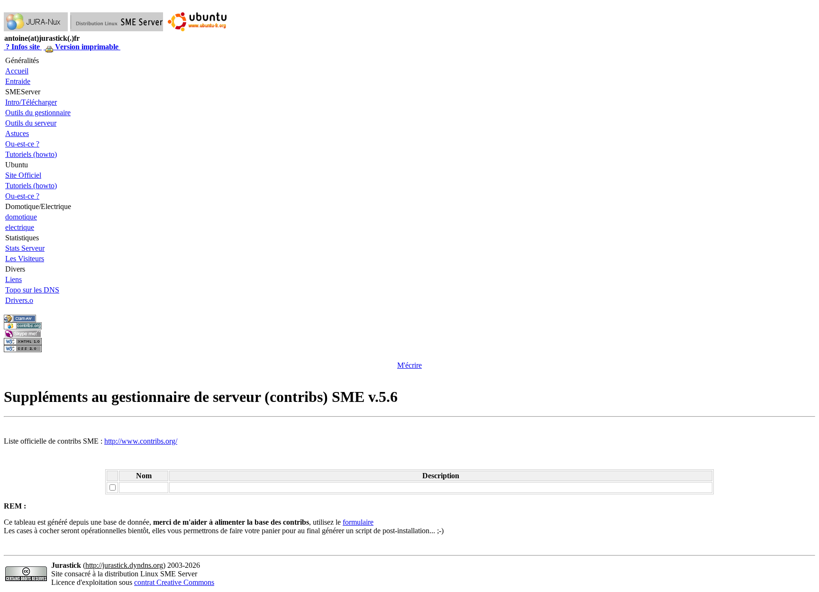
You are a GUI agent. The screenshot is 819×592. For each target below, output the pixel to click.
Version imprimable (86, 47)
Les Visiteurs (24, 259)
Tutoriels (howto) (31, 154)
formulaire (358, 522)
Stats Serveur (25, 248)
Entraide (17, 81)
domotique (21, 217)
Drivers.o (19, 300)
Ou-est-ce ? (22, 144)
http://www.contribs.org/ (140, 441)
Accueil (16, 71)
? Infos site (23, 47)
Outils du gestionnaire (38, 113)
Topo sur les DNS (32, 290)
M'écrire (409, 365)
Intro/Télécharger (31, 102)
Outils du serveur (30, 123)
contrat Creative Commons (174, 582)
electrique (19, 227)
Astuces (17, 133)
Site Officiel (23, 175)
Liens (13, 279)
